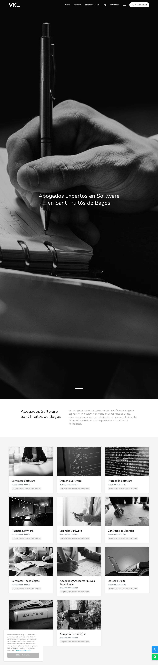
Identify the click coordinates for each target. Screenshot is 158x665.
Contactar (114, 5)
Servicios (77, 5)
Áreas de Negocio (92, 5)
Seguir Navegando (23, 655)
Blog (104, 5)
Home (67, 5)
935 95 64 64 (141, 5)
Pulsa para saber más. (23, 650)
